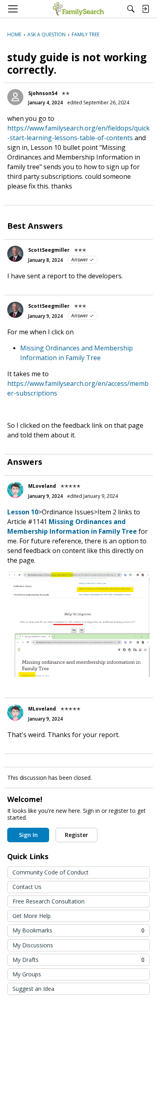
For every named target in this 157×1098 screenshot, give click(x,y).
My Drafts (78, 959)
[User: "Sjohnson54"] (15, 97)
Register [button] (76, 835)
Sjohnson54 (42, 93)
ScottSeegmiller (49, 250)
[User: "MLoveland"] (15, 490)
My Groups (26, 974)
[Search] (131, 9)
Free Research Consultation (48, 901)
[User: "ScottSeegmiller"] (15, 254)
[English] (78, 9)
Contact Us (26, 887)
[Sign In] (145, 9)
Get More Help (31, 916)
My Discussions (32, 945)
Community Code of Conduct (50, 872)
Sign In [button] (28, 835)
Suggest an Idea (33, 988)
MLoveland (42, 486)
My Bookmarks (78, 930)
